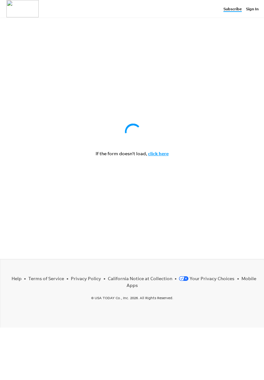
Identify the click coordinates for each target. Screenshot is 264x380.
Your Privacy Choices (212, 278)
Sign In (252, 8)
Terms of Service (46, 278)
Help (17, 278)
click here (158, 153)
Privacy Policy (86, 278)
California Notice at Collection (140, 278)
